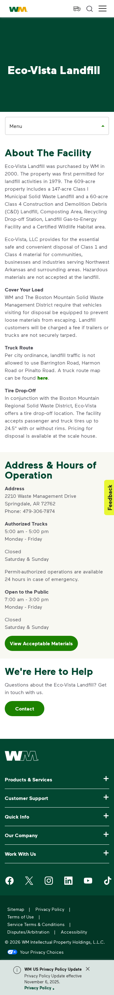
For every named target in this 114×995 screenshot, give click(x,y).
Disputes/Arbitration (28, 932)
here (42, 378)
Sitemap (15, 909)
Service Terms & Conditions (36, 924)
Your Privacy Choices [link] (42, 951)
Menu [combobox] (16, 126)
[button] (102, 9)
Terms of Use (20, 916)
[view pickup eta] (77, 9)
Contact (24, 708)
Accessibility (74, 932)
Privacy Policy (37, 987)
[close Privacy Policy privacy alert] (88, 968)
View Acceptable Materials (41, 643)
